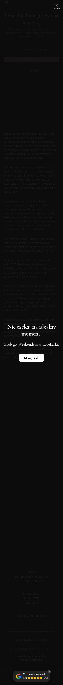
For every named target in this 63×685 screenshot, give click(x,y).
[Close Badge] (49, 671)
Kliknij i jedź (31, 358)
